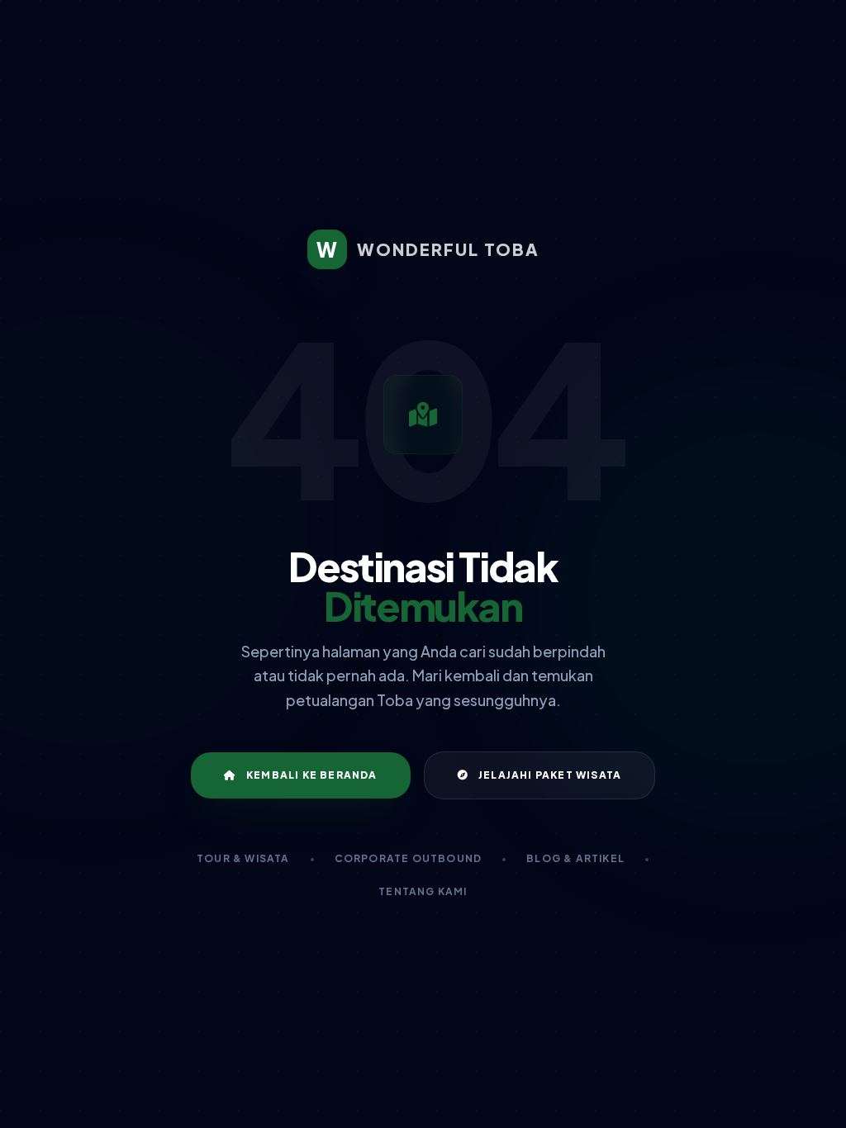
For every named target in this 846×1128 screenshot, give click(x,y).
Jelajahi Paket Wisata (549, 775)
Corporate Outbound (408, 858)
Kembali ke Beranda (312, 775)
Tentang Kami (422, 891)
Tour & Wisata (243, 858)
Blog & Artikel (575, 858)
